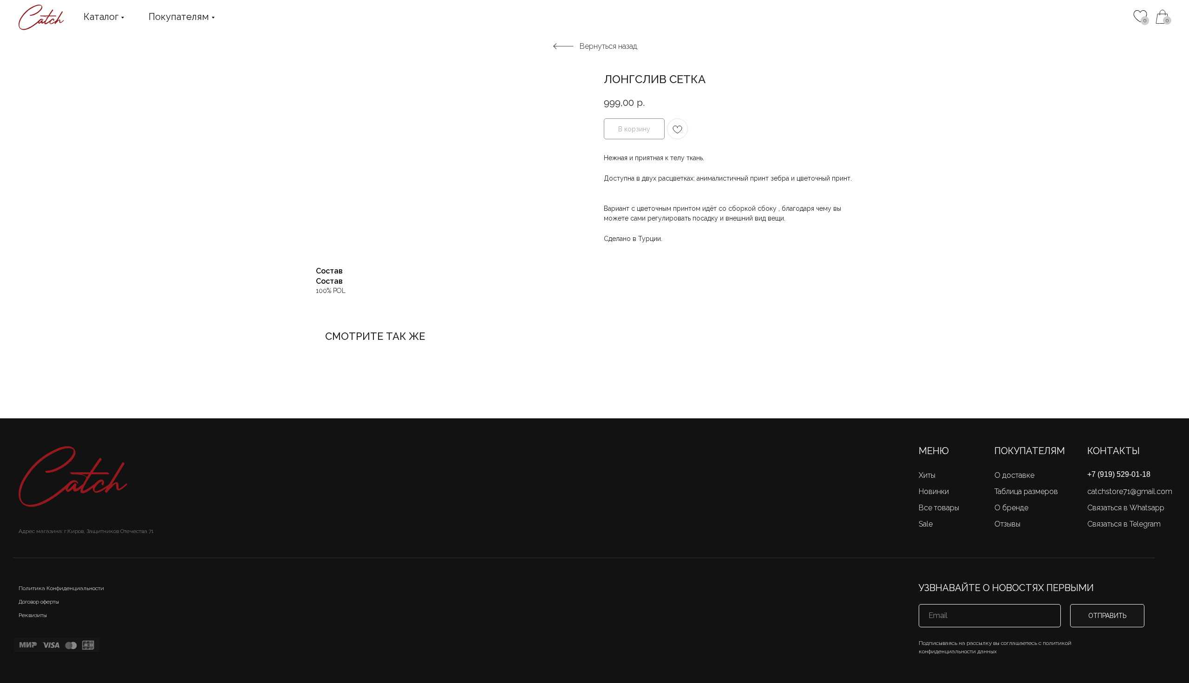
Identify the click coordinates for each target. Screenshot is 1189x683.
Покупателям (179, 16)
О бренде (1011, 507)
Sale (926, 524)
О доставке (1014, 475)
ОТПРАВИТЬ (1107, 615)
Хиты (927, 475)
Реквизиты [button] (33, 615)
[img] (1162, 17)
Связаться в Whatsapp (1125, 507)
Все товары (939, 507)
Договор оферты (39, 601)
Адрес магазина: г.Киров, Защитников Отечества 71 (86, 531)
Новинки (934, 491)
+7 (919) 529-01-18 (1118, 474)
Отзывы (1007, 524)
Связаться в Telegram (1124, 524)
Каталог (101, 16)
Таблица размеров (1026, 491)
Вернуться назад (608, 46)
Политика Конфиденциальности (61, 588)
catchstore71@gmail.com (1129, 491)
